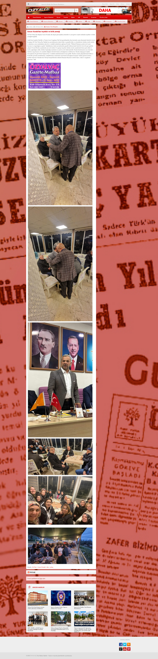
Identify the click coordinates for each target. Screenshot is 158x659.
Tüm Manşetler (54, 26)
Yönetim (66, 17)
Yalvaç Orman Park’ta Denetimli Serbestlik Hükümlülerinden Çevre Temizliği (60, 629)
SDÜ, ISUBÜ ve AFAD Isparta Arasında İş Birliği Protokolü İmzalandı (35, 629)
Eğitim (73, 17)
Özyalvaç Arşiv (104, 17)
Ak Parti (34, 567)
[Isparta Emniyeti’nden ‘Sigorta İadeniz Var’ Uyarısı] (61, 605)
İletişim (128, 4)
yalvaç (51, 567)
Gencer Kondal (41, 567)
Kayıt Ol (112, 4)
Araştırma (93, 17)
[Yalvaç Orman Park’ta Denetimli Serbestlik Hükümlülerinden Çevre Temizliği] (61, 626)
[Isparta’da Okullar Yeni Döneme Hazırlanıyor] (84, 605)
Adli (79, 17)
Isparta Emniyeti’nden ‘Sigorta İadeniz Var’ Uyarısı (59, 608)
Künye (122, 4)
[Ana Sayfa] (29, 17)
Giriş (117, 4)
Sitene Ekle (105, 4)
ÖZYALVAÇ (33, 655)
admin (30, 26)
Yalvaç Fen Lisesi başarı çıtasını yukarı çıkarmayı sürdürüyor (36, 608)
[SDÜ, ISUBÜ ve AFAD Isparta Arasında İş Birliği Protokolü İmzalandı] (38, 626)
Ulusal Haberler (37, 17)
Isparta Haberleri (48, 17)
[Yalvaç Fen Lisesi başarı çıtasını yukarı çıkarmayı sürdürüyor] (38, 605)
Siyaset (58, 17)
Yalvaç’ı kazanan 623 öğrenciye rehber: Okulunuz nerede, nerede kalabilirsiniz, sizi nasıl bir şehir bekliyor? (82, 630)
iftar (48, 567)
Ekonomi (85, 17)
